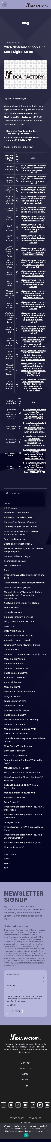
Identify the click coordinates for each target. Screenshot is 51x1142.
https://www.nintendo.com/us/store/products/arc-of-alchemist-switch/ (33, 189)
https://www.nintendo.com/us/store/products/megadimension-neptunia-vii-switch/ (33, 294)
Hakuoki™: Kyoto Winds (15, 755)
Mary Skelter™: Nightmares (18, 746)
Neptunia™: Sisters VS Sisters (18, 635)
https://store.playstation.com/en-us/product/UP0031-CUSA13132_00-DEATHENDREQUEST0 (34, 427)
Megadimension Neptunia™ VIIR (20, 728)
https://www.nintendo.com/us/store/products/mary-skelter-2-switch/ (33, 273)
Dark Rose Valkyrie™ (14, 750)
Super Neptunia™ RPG (15, 700)
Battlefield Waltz (12, 565)
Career (25, 1073)
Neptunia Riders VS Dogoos (18, 556)
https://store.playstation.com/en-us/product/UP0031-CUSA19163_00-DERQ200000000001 (34, 441)
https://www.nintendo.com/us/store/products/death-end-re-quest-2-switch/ (33, 239)
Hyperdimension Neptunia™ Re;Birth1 (22, 842)
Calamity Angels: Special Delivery (21, 526)
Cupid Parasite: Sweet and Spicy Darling (24, 582)
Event (7, 863)
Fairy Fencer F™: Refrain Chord (19, 621)
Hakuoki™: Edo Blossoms (16, 733)
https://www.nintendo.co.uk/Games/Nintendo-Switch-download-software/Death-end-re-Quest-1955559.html (33, 355)
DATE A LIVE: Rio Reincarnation (19, 691)
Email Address (13, 974)
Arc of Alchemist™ (13, 682)
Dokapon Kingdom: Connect (18, 616)
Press (25, 1079)
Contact (25, 1062)
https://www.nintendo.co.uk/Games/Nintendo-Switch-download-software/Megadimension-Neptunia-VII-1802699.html (33, 370)
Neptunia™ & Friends (14, 724)
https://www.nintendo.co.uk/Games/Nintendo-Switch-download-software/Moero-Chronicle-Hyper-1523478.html (33, 385)
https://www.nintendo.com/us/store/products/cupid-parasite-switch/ (33, 218)
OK (26, 1135)
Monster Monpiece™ (14, 847)
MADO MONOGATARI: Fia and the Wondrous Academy (21, 533)
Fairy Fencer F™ (12, 802)
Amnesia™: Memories (15, 797)
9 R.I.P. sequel (10, 508)
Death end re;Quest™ (15, 714)
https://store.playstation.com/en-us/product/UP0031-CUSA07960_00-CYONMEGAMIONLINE (34, 414)
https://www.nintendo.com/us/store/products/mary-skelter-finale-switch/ (33, 283)
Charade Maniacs (13, 612)
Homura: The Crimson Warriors (20, 522)
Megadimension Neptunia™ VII (19, 792)
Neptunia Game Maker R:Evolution (21, 602)
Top (25, 1085)
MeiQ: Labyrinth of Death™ (17, 767)
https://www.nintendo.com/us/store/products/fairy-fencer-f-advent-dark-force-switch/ (33, 251)
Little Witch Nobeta (14, 630)
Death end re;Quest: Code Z (18, 543)
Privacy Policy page (38, 953)
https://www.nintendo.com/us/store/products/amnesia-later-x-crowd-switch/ (33, 180)
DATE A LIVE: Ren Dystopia (17, 587)
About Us (25, 1068)
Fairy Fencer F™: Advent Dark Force (22, 772)
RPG (6, 868)
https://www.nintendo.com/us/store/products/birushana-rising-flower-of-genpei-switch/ (33, 199)
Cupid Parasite (11, 649)
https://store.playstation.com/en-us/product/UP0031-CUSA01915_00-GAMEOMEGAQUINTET (34, 467)
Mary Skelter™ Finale (14, 658)
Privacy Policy (17, 1118)
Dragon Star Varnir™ (14, 696)
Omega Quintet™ (13, 822)
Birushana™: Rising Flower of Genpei (22, 644)
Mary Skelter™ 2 (12, 686)
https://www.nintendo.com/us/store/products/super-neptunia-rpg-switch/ (33, 329)
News (7, 858)
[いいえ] (47, 1131)
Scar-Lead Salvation (14, 539)
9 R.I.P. (7, 570)
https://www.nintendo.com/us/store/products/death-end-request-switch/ (33, 228)
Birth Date (11, 985)
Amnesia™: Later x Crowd (17, 640)
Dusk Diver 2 (10, 626)
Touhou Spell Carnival (15, 560)
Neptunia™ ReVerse (14, 663)
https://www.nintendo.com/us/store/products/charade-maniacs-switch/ (33, 209)
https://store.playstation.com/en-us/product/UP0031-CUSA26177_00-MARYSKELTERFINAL (34, 454)
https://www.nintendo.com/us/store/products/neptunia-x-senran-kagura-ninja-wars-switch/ (33, 317)
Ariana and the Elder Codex (18, 517)
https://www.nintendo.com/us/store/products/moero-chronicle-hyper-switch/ (33, 305)
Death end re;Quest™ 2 (16, 672)
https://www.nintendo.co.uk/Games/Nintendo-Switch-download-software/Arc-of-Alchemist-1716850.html (33, 342)
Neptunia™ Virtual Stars (16, 668)
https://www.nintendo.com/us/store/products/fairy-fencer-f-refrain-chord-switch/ (33, 263)
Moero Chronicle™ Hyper (17, 710)
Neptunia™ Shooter (14, 705)
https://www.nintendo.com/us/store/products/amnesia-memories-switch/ (33, 169)
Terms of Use (35, 1118)
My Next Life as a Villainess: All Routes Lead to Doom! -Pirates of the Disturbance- (23, 595)
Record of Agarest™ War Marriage (21, 719)
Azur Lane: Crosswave (15, 677)
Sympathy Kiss (11, 607)
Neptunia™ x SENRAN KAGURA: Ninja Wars (25, 654)
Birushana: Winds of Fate (16, 512)
